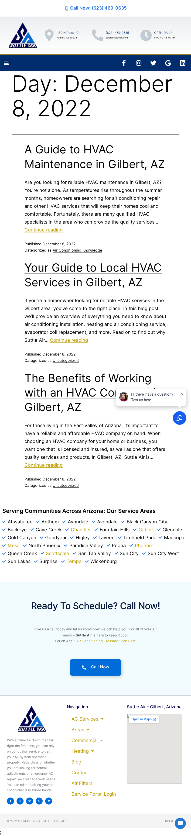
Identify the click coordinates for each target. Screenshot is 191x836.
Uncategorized (66, 360)
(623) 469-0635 (117, 33)
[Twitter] (153, 63)
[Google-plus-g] (39, 801)
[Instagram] (139, 63)
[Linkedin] (183, 63)
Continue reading (43, 230)
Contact (80, 772)
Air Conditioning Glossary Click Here (106, 641)
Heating (80, 751)
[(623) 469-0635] (97, 35)
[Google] (168, 63)
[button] (6, 63)
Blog (76, 762)
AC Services (85, 719)
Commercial (85, 740)
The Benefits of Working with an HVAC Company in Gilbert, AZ (93, 392)
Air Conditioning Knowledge (77, 250)
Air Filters (82, 783)
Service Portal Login (94, 794)
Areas (78, 729)
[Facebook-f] (124, 63)
